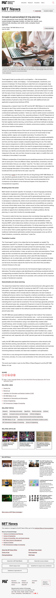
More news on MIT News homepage (12, 512)
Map (15, 591)
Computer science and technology (18, 414)
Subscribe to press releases (41, 561)
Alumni (13, 584)
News (33, 582)
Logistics (5, 414)
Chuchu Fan (7, 388)
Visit (12, 591)
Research (30, 2)
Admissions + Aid (15, 582)
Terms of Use (5, 552)
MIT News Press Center (35, 550)
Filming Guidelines (7, 555)
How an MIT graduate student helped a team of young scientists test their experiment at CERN (20, 463)
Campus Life (25, 582)
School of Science (8, 542)
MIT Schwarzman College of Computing (14, 403)
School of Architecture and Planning (13, 534)
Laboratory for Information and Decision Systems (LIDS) (19, 393)
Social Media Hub (26, 593)
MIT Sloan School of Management (13, 540)
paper (13, 174)
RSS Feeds (32, 555)
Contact (31, 591)
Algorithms (27, 411)
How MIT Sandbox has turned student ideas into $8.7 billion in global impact (47, 463)
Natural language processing (10, 416)
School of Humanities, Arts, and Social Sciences (16, 538)
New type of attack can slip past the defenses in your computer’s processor (19, 497)
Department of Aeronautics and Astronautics (16, 398)
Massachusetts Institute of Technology (21, 588)
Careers (27, 591)
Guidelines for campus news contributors (41, 565)
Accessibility (19, 593)
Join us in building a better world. (46, 583)
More (43, 2)
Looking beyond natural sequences (46, 481)
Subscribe (38, 11)
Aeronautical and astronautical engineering (31, 416)
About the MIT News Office (9, 550)
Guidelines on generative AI (15, 570)
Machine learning (36, 411)
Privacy (13, 593)
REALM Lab (7, 391)
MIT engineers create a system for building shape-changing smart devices (46, 497)
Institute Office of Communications (44, 528)
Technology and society (16, 411)
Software (45, 411)
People (22, 591)
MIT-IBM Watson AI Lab (10, 396)
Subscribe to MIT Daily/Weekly (14, 561)
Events (18, 591)
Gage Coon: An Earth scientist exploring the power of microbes (19, 482)
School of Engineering (9, 400)
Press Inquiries (33, 552)
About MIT (24, 584)
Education (23, 2)
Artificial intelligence (35, 414)
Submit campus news (14, 565)
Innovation (36, 2)
